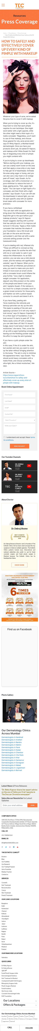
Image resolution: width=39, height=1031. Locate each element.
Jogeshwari (6, 1021)
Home (5, 33)
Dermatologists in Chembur (12, 752)
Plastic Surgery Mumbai (9, 986)
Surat (3, 941)
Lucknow (4, 926)
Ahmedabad (5, 916)
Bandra (16, 1016)
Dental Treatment (7, 895)
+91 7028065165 (7, 835)
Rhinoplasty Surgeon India (9, 983)
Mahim (22, 1016)
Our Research (6, 864)
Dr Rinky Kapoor (7, 965)
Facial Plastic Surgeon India (10, 973)
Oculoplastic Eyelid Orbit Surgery (12, 981)
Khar (16, 1019)
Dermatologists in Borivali (12, 770)
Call (9, 1027)
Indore (4, 921)
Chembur (4, 1019)
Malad (35, 1019)
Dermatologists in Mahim (11, 745)
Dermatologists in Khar (11, 757)
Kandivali (4, 1016)
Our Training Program (8, 867)
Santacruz (22, 1019)
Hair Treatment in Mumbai (9, 978)
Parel (26, 1016)
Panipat (4, 949)
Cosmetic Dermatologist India (11, 993)
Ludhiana (4, 929)
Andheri (10, 1016)
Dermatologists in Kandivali (12, 737)
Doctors (4, 856)
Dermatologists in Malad (11, 765)
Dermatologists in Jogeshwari (13, 768)
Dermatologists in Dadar (11, 750)
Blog (3, 859)
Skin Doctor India (7, 991)
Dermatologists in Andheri (12, 740)
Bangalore (5, 903)
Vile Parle (11, 1019)
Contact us (5, 874)
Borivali (13, 1021)
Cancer (4, 890)
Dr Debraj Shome (7, 968)
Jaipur (3, 924)
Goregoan (29, 1019)
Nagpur (4, 931)
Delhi (3, 906)
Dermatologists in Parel (11, 747)
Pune (3, 936)
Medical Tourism (7, 872)
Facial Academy (6, 988)
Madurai (4, 947)
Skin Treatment (6, 893)
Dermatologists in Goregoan (13, 763)
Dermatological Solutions (9, 976)
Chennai (4, 911)
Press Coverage (22, 33)
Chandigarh (5, 919)
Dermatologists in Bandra (12, 742)
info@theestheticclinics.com (10, 843)
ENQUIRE (29, 1028)
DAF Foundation (7, 996)
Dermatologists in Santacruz (13, 760)
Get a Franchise (6, 869)
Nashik (4, 934)
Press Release (12, 33)
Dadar (31, 1016)
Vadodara (5, 957)
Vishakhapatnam (7, 944)
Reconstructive (6, 888)
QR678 (4, 971)
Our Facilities (5, 862)
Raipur (4, 939)
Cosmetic (4, 882)
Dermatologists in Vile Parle (12, 755)
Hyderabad (5, 908)
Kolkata (4, 913)
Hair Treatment (6, 885)
